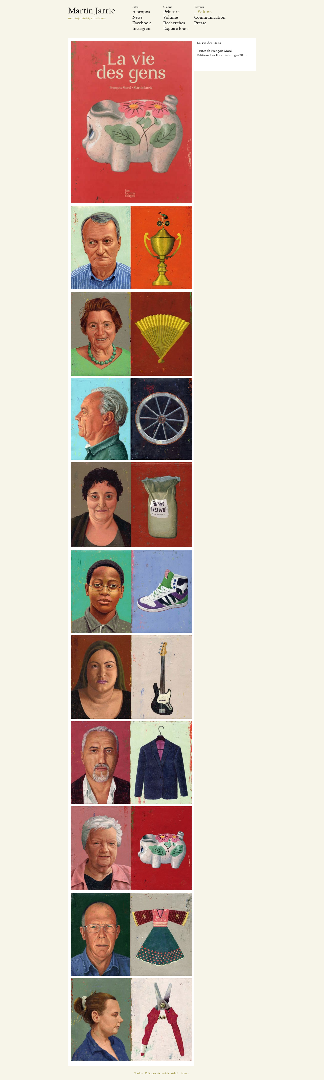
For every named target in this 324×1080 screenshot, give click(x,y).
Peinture (171, 11)
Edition (204, 11)
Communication (210, 17)
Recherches (174, 23)
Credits (138, 1073)
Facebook (141, 23)
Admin (185, 1073)
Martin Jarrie (91, 10)
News (137, 17)
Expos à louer (176, 28)
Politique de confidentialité (161, 1073)
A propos (141, 11)
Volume (170, 17)
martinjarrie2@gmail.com (87, 18)
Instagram (142, 28)
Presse (200, 23)
